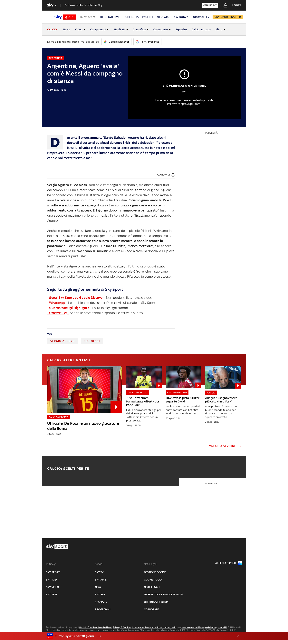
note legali (151, 587)
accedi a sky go (225, 563)
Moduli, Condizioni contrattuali (95, 627)
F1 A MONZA (180, 16)
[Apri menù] (48, 17)
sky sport (53, 572)
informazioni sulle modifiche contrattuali (154, 627)
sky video (52, 587)
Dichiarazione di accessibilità (163, 594)
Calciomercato (201, 29)
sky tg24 (52, 579)
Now (98, 587)
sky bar (100, 594)
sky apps (101, 579)
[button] (138, 636)
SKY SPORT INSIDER (228, 16)
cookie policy (153, 579)
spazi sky (101, 601)
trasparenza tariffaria (192, 627)
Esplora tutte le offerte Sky (83, 5)
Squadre (181, 29)
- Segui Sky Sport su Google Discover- (76, 298)
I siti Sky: (51, 564)
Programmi (102, 609)
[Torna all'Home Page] (65, 17)
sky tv (99, 572)
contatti (222, 627)
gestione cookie (155, 572)
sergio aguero (62, 340)
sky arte (52, 594)
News (66, 29)
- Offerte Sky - (58, 313)
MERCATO (163, 16)
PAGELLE (148, 16)
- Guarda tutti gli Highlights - (69, 308)
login (236, 5)
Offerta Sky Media (156, 601)
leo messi (92, 340)
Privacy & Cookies (122, 627)
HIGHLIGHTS (131, 16)
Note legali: (150, 564)
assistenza (210, 627)
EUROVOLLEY (200, 16)
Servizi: (99, 564)
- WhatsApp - (57, 303)
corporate (151, 609)
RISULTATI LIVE (110, 16)
